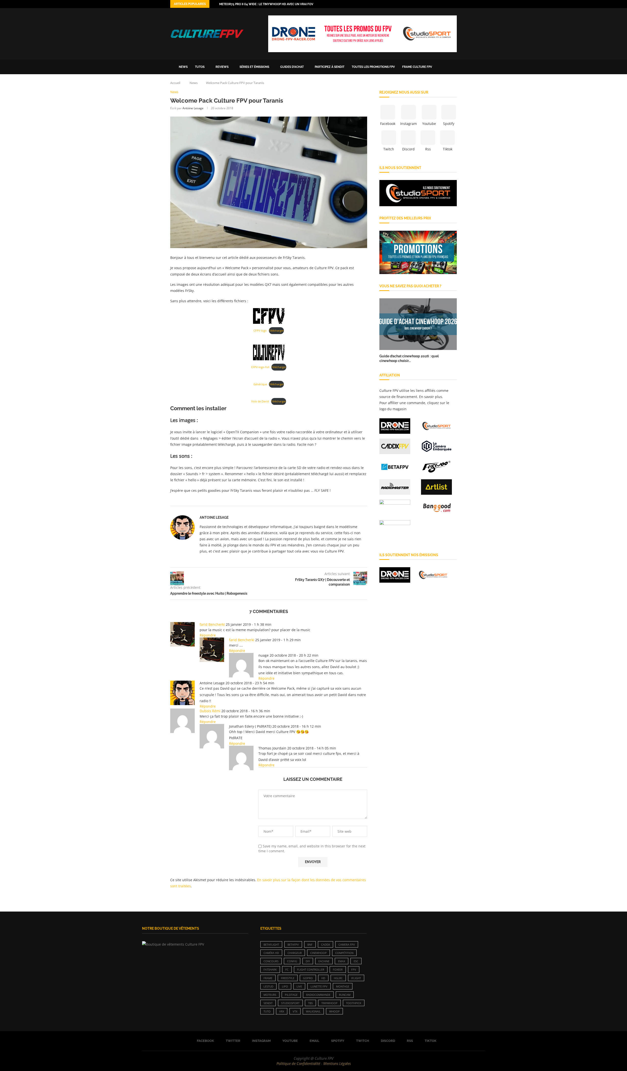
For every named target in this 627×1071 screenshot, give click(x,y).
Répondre (208, 635)
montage (342, 986)
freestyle (287, 978)
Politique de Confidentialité (298, 1063)
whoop (334, 1011)
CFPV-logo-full (260, 367)
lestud (268, 986)
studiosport (290, 1003)
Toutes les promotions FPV (373, 67)
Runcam (344, 995)
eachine (323, 961)
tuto (267, 1011)
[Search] (454, 67)
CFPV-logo (260, 330)
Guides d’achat (292, 67)
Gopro (308, 978)
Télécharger (276, 330)
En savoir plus (430, 396)
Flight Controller (310, 969)
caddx (325, 944)
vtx (295, 1011)
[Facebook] (427, 4)
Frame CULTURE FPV (417, 67)
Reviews (222, 67)
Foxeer (338, 969)
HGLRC (338, 978)
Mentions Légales (337, 1063)
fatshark (270, 969)
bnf (310, 944)
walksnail (313, 1011)
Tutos (200, 67)
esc (356, 961)
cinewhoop (318, 953)
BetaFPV (293, 944)
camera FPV (346, 944)
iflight (356, 978)
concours (271, 961)
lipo (285, 986)
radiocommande (318, 995)
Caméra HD (271, 953)
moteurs (270, 995)
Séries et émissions (254, 67)
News (183, 67)
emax (341, 961)
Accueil (175, 83)
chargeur (295, 953)
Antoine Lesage (193, 108)
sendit (268, 1003)
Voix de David (260, 401)
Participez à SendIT (329, 67)
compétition (344, 953)
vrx (281, 1011)
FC (287, 969)
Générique (260, 384)
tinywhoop (329, 1003)
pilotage (291, 995)
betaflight (271, 944)
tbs (310, 1003)
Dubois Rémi (210, 711)
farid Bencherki (212, 624)
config (292, 961)
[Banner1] (418, 193)
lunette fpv (319, 986)
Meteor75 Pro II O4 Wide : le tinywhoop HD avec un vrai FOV (266, 4)
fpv (353, 969)
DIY (308, 961)
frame (268, 978)
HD (323, 978)
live (299, 986)
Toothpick (353, 1003)
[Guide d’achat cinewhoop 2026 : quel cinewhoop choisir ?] (418, 324)
